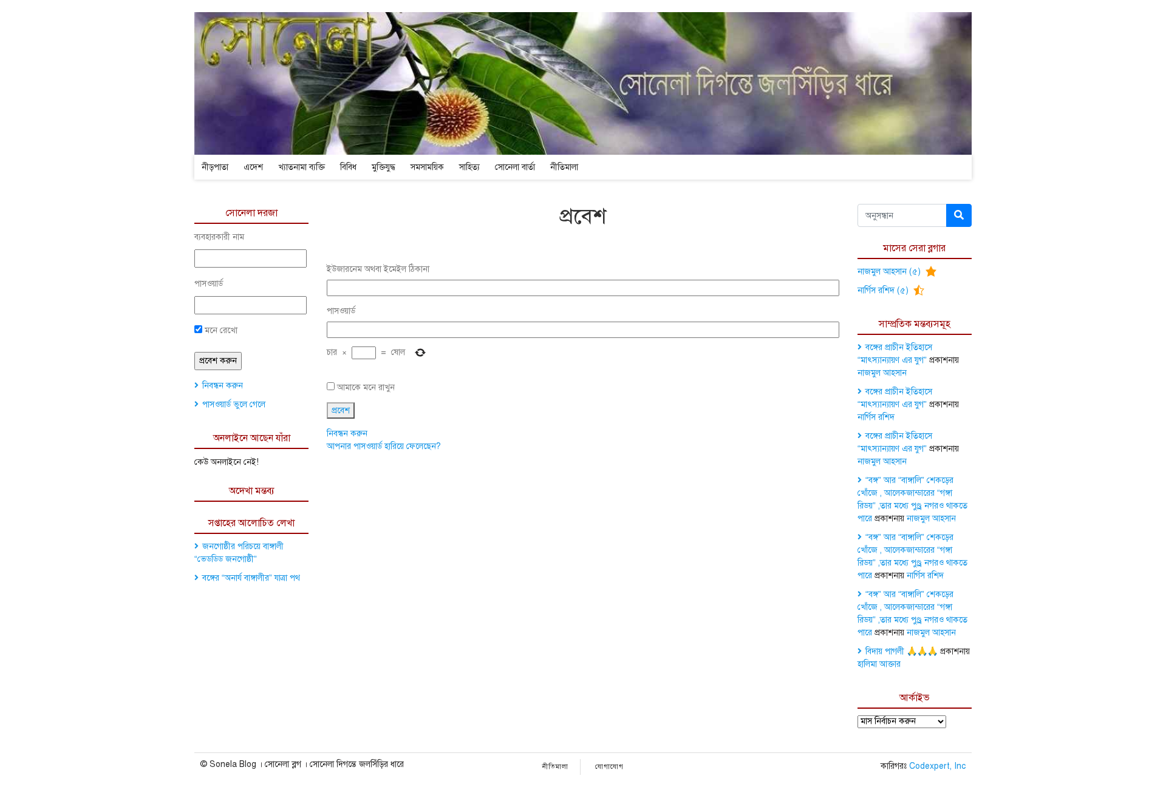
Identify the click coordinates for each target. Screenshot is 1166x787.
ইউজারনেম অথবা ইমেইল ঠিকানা (378, 269)
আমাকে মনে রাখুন (366, 387)
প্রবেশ (341, 410)
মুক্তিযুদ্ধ (383, 167)
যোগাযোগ (609, 767)
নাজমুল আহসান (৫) (890, 271)
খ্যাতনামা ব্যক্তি (301, 167)
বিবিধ (348, 167)
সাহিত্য (469, 167)
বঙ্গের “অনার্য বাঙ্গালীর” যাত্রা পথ (251, 578)
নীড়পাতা (215, 167)
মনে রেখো (219, 330)
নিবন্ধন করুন (222, 385)
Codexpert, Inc (937, 766)
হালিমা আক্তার (879, 664)
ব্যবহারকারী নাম (219, 237)
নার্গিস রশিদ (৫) (884, 290)
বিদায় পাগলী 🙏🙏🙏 (901, 651)
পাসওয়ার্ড (208, 284)
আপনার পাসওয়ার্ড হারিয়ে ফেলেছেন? (384, 446)
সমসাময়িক (427, 167)
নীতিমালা (564, 167)
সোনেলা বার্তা (515, 167)
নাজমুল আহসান (882, 373)
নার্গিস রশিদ (876, 417)
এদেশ (253, 167)
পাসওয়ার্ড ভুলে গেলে (233, 404)
